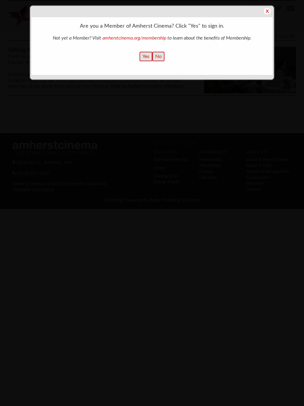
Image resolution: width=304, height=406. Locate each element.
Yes (145, 56)
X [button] (267, 11)
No (158, 56)
